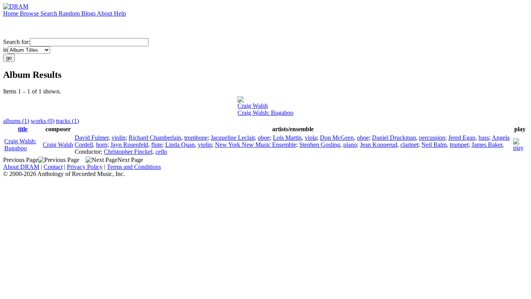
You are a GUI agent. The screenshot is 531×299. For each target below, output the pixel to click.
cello (161, 151)
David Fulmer (91, 137)
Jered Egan (461, 137)
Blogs (89, 13)
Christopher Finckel (128, 151)
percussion (432, 137)
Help (120, 13)
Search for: (16, 42)
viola (311, 137)
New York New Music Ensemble (255, 144)
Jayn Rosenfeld (129, 144)
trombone (196, 137)
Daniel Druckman (394, 137)
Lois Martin (287, 137)
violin (119, 137)
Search (49, 13)
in (5, 49)
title (23, 129)
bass (484, 137)
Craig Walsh (253, 105)
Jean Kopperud (378, 144)
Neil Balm (434, 144)
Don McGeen (337, 137)
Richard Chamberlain (155, 137)
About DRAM (21, 167)
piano (350, 144)
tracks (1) (67, 121)
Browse (30, 13)
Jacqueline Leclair (233, 137)
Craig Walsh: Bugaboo (265, 112)
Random (70, 13)
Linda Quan (180, 144)
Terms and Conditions (134, 167)
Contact (53, 167)
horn (101, 144)
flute (156, 144)
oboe (264, 137)
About (105, 13)
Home (11, 13)
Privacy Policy (85, 167)
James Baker (487, 144)
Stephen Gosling (319, 144)
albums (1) (16, 121)
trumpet (459, 144)
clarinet (409, 144)
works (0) (42, 121)
